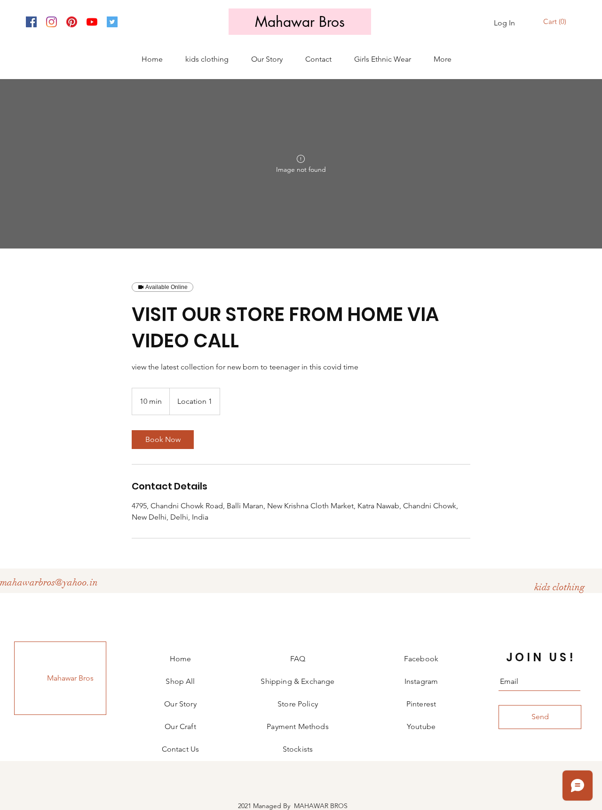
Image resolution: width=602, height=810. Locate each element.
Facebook (421, 658)
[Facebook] (31, 21)
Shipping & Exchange (297, 681)
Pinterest (421, 703)
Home (180, 658)
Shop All (180, 681)
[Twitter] (112, 21)
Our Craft (180, 726)
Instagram (421, 681)
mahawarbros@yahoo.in (49, 582)
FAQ (297, 658)
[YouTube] (92, 21)
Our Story (180, 703)
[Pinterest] (71, 21)
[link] (163, 439)
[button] (556, 22)
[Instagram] (51, 21)
